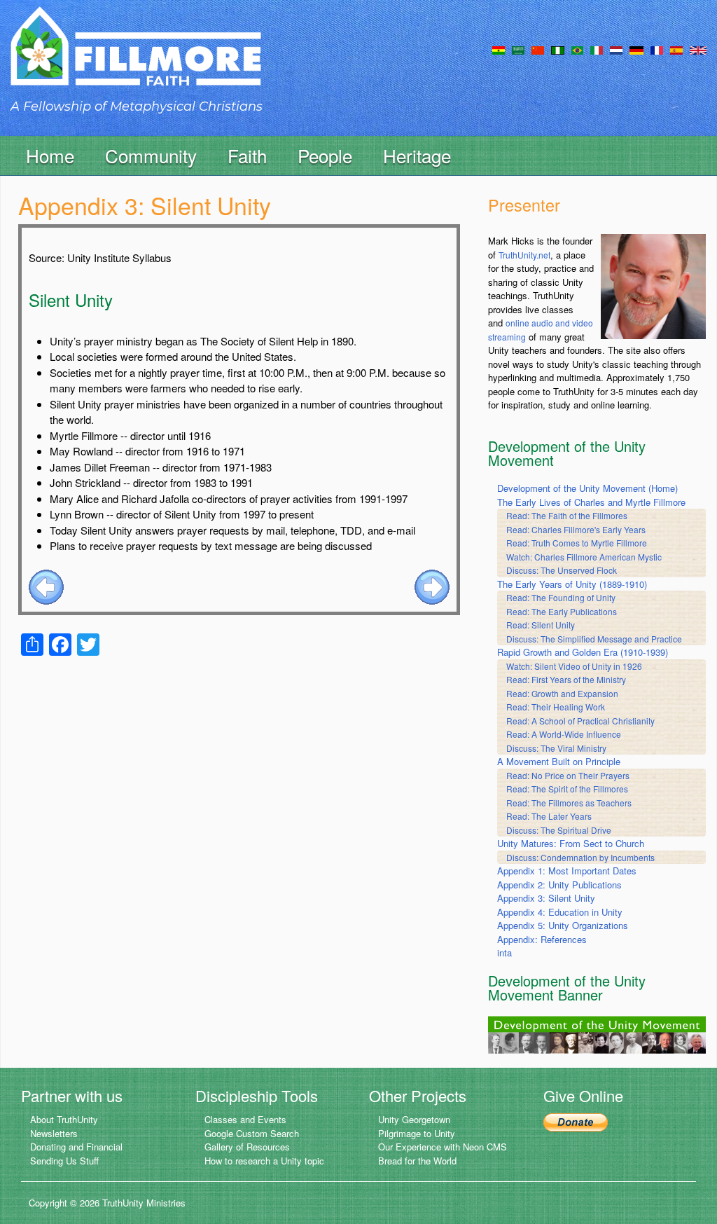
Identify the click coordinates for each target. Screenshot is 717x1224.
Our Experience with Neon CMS (442, 1146)
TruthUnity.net (524, 255)
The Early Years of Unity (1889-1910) (572, 584)
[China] (537, 49)
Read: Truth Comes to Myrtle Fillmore (576, 543)
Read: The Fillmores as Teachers (569, 803)
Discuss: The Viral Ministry (556, 748)
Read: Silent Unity (540, 625)
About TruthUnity (64, 1119)
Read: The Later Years (549, 816)
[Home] (136, 58)
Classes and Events (245, 1119)
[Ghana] (498, 49)
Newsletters (54, 1133)
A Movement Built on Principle (558, 761)
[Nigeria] (557, 49)
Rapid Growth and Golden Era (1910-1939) (582, 652)
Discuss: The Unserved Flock (561, 570)
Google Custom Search (251, 1133)
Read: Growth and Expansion (562, 693)
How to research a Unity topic (264, 1160)
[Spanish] (676, 49)
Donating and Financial (76, 1146)
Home (50, 155)
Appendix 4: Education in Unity (559, 912)
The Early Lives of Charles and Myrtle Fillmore (591, 502)
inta (504, 952)
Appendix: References (542, 939)
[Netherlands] (616, 49)
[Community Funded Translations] (698, 49)
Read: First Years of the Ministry (566, 679)
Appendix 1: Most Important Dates (566, 870)
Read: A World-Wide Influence (563, 734)
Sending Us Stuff (64, 1160)
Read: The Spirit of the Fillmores (567, 789)
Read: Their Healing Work (555, 707)
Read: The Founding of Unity (560, 597)
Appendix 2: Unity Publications (559, 884)
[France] (656, 49)
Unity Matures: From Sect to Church (570, 843)
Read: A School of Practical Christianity (580, 721)
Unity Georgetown (414, 1119)
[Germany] (636, 49)
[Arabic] (518, 49)
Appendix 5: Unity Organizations (562, 925)
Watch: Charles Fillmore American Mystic (584, 557)
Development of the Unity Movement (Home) (587, 488)
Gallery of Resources (247, 1146)
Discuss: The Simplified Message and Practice (594, 639)
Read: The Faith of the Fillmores (566, 515)
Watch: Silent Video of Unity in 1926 (574, 666)
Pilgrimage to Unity (416, 1133)
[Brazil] (577, 49)
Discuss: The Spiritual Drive (558, 830)
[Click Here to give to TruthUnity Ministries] (575, 1120)
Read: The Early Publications (561, 611)
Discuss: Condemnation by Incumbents (580, 857)
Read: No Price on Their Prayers (567, 775)
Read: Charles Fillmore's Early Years (576, 529)
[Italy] (596, 49)
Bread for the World (417, 1160)
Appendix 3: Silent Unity (546, 898)
